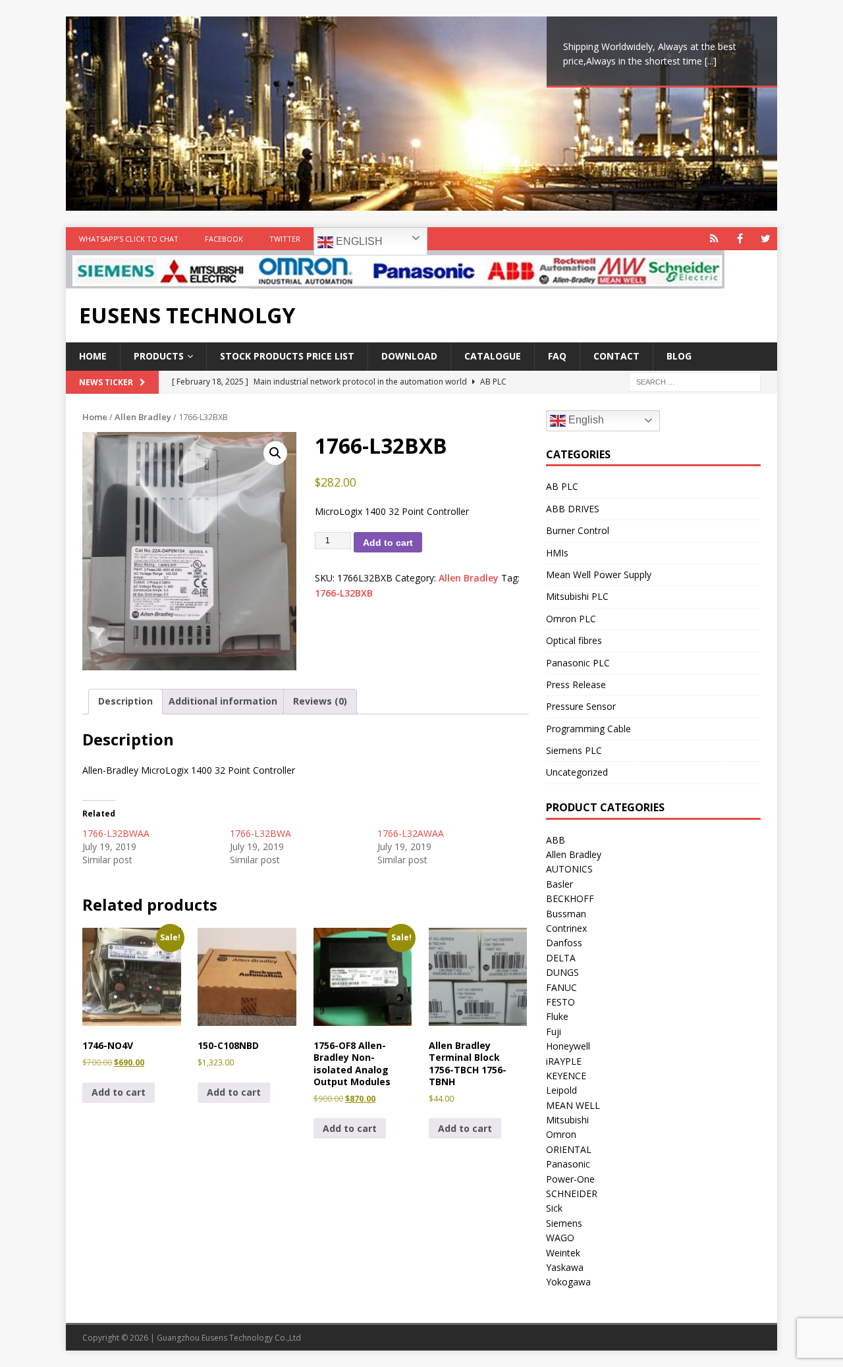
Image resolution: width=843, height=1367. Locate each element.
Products (159, 356)
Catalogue (492, 356)
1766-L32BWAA (116, 833)
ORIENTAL (568, 1149)
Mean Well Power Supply (598, 574)
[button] (275, 453)
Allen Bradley (143, 417)
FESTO (560, 1002)
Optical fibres (574, 640)
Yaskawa (565, 1267)
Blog (679, 356)
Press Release (576, 684)
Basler (559, 884)
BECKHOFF (570, 898)
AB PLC (562, 486)
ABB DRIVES (572, 508)
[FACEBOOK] (739, 238)
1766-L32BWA (260, 833)
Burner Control (577, 530)
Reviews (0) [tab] (320, 701)
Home (93, 356)
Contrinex (566, 928)
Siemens (564, 1223)
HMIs (557, 553)
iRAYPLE (564, 1061)
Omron (561, 1134)
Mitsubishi (567, 1119)
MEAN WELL (573, 1105)
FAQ (557, 356)
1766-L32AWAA (410, 833)
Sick (554, 1208)
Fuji (553, 1031)
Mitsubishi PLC (577, 596)
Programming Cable (588, 728)
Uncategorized (577, 772)
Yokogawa (568, 1281)
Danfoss (564, 942)
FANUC (561, 987)
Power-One (570, 1179)
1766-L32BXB (344, 593)
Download (409, 356)
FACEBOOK (224, 239)
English (358, 241)
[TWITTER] (765, 238)
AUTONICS (569, 869)
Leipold (561, 1090)
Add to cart (388, 542)
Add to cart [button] (119, 1092)
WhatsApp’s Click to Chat (128, 239)
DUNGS (562, 972)
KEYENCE (566, 1075)
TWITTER (284, 239)
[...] (711, 61)
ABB (555, 840)
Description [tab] (125, 701)
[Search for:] (695, 381)
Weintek (563, 1252)
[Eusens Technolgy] (395, 281)
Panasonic (568, 1164)
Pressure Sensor (581, 706)
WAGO (560, 1237)
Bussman (566, 913)
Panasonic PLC (578, 663)
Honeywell (568, 1046)
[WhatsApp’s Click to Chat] (714, 238)
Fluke (557, 1016)
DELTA (561, 958)
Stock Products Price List (287, 356)
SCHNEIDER (571, 1193)
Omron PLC (571, 618)
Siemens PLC (574, 750)
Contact (616, 356)
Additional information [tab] (223, 701)
